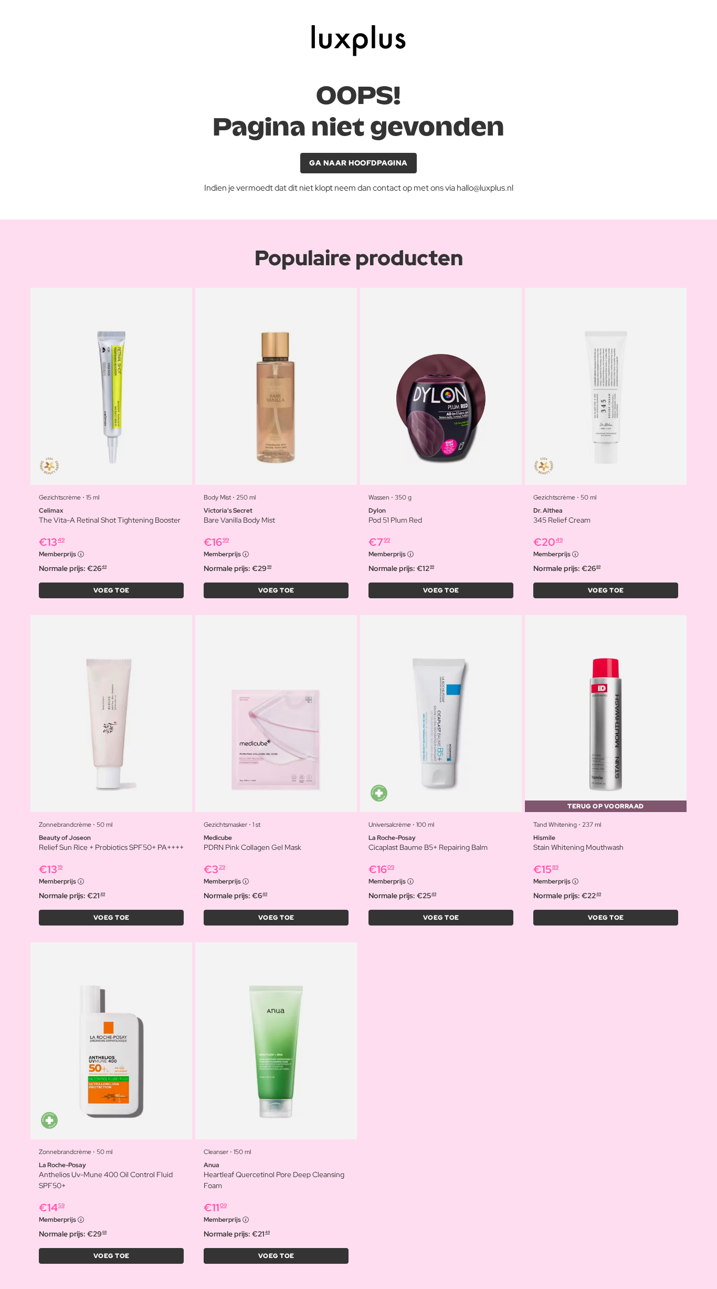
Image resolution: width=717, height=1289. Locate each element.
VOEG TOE (111, 590)
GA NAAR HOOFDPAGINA (358, 163)
